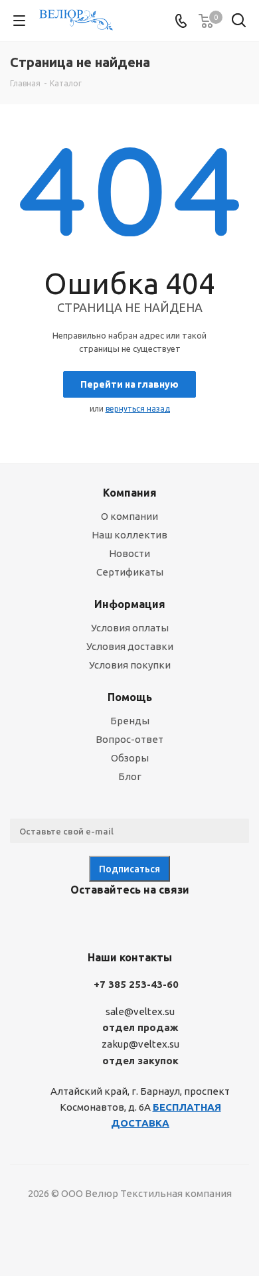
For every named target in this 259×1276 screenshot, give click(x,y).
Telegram (109, 921)
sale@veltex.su (140, 1011)
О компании (129, 516)
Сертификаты (129, 572)
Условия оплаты (130, 627)
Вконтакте (76, 921)
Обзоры (130, 757)
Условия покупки (130, 665)
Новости (129, 553)
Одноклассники (143, 921)
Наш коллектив (129, 534)
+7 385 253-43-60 (136, 984)
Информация (129, 604)
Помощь (130, 697)
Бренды (129, 720)
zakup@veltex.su (140, 1044)
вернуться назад (138, 408)
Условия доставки (129, 646)
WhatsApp (176, 921)
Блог (129, 776)
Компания (130, 493)
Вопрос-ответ (129, 739)
